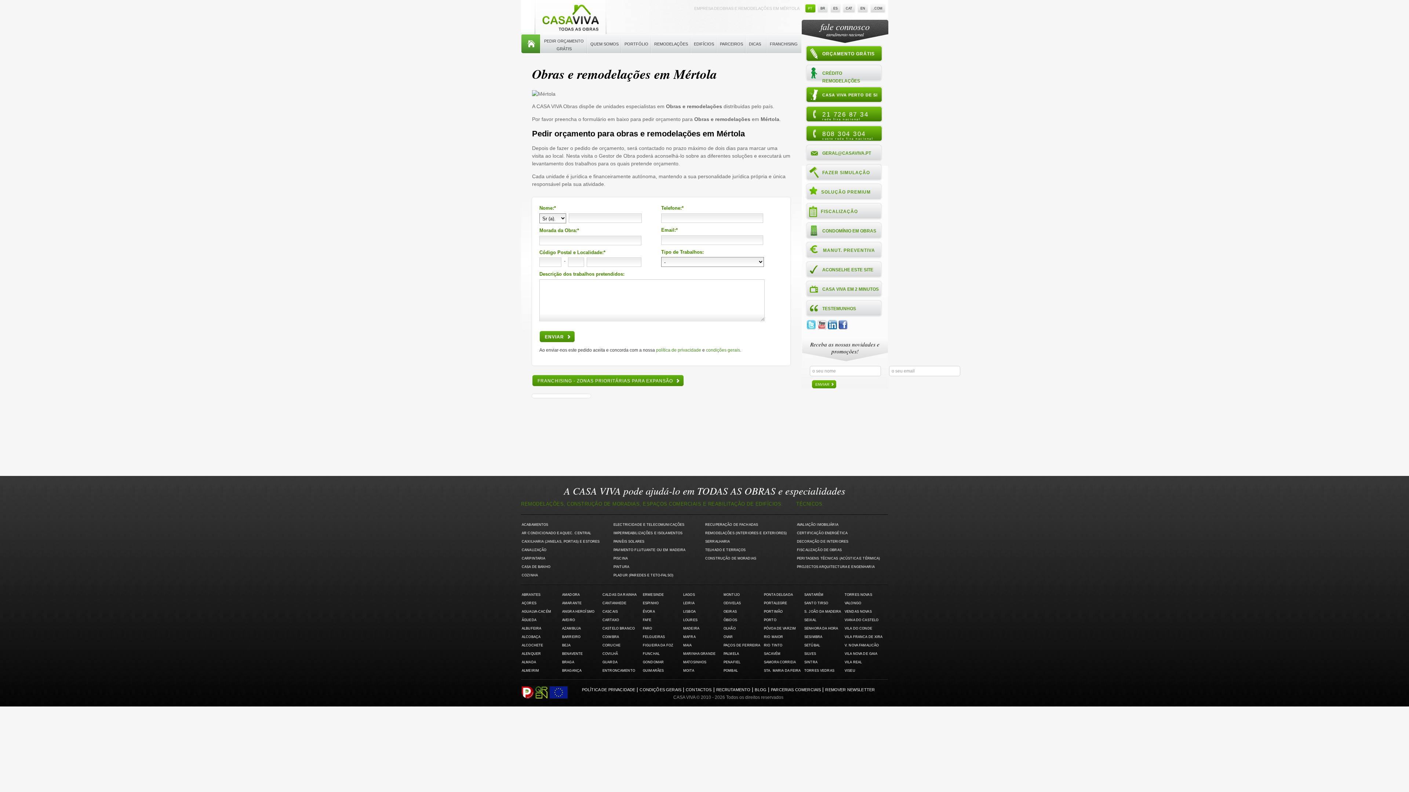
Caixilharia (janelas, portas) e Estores (561, 541)
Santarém (813, 595)
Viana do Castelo (861, 620)
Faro (647, 628)
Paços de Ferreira (742, 645)
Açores (529, 603)
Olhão (730, 628)
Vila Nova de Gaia (861, 654)
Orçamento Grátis (848, 54)
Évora (649, 611)
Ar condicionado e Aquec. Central (556, 533)
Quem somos (604, 44)
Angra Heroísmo (578, 611)
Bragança (572, 670)
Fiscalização (839, 211)
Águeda (529, 620)
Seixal (810, 620)
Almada (529, 662)
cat (849, 8)
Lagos (689, 595)
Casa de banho (536, 567)
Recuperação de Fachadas (731, 525)
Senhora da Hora (821, 628)
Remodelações (671, 44)
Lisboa (689, 611)
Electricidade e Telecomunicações (649, 525)
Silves (810, 654)
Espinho (651, 603)
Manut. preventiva (849, 250)
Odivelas (732, 603)
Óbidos (730, 620)
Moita (688, 670)
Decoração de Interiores (822, 541)
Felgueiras (654, 637)
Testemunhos (839, 309)
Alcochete (532, 645)
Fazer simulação (846, 172)
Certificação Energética (822, 533)
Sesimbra (813, 637)
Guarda (610, 662)
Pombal (731, 670)
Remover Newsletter (850, 690)
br (822, 8)
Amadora (571, 595)
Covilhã (610, 654)
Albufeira (531, 628)
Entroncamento (618, 670)
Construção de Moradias (730, 558)
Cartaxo (610, 620)
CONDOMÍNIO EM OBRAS (849, 231)
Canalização (534, 550)
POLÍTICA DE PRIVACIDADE (678, 350)
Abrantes (531, 595)
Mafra (689, 637)
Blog (761, 690)
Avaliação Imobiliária (817, 525)
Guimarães (653, 670)
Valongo (853, 603)
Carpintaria (534, 558)
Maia (687, 645)
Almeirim (530, 670)
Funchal (651, 654)
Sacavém (772, 654)
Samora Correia (780, 662)
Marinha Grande (699, 654)
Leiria (689, 603)
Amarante (572, 603)
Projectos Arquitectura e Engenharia (836, 567)
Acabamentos (535, 525)
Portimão (773, 611)
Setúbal (812, 645)
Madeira (691, 628)
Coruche (611, 645)
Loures (690, 620)
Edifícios (704, 44)
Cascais (610, 611)
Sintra (811, 662)
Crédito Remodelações (841, 76)
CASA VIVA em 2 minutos (850, 289)
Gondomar (653, 662)
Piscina (621, 558)
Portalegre (775, 603)
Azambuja (571, 628)
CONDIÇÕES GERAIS (723, 350)
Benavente (572, 654)
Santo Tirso (816, 603)
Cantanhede (614, 603)
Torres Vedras (819, 670)
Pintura (621, 567)
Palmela (731, 654)
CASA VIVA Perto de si (850, 95)
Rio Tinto (773, 645)
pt (810, 8)
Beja (566, 645)
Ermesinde (653, 595)
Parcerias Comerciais (796, 690)
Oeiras (730, 611)
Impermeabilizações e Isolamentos (648, 533)
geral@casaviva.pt (846, 153)
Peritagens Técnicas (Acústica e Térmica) (838, 558)
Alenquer (531, 654)
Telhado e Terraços (725, 550)
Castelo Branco (618, 628)
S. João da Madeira (822, 611)
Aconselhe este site (847, 270)
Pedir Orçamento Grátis (564, 45)
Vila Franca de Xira (864, 637)
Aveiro (568, 620)
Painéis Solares (629, 541)
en (862, 8)
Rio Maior (773, 637)
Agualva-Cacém (536, 611)
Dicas (755, 44)
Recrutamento (733, 690)
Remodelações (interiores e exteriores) (746, 533)
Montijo (732, 595)
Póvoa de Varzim (780, 628)
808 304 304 (847, 135)
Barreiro (571, 637)
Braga (568, 662)
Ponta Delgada (778, 595)
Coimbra (610, 637)
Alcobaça (531, 637)
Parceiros (731, 44)
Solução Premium (846, 192)
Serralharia (717, 541)
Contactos (698, 690)
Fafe (647, 620)
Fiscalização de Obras (819, 550)
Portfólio (636, 44)
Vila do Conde (858, 628)
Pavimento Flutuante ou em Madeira (650, 550)
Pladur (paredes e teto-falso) (643, 575)
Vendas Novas (858, 611)
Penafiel (732, 662)
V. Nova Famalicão (862, 645)
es (835, 8)
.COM (877, 8)
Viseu (850, 670)
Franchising (784, 44)
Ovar (728, 637)
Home (530, 44)
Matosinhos (694, 662)
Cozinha (530, 575)
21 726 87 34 (845, 116)
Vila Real (853, 662)
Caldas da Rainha (619, 595)
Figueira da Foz (658, 645)
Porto (770, 620)
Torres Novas (858, 595)
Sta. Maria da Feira (782, 670)
